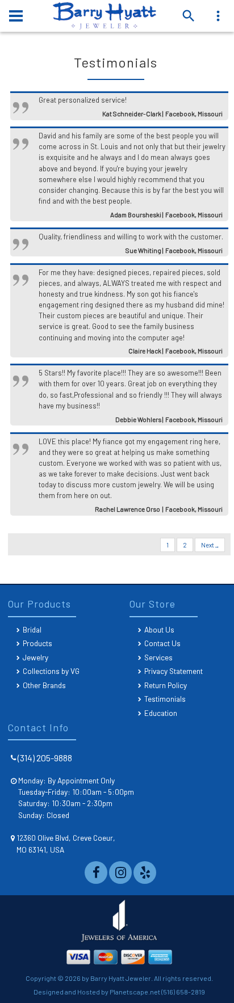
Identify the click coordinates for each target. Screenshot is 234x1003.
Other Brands (44, 685)
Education (160, 713)
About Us (159, 629)
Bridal (32, 629)
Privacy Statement (173, 671)
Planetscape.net (135, 992)
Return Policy (165, 685)
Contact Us (162, 643)
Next (208, 545)
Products (37, 643)
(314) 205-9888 (45, 757)
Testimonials (165, 698)
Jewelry (35, 657)
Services (158, 657)
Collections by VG (51, 671)
